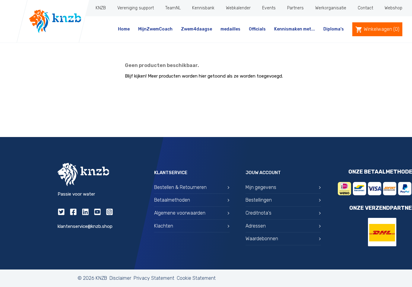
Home (124, 29)
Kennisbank (203, 8)
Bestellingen (259, 200)
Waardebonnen (262, 238)
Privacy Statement (154, 278)
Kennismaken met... (294, 29)
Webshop (393, 8)
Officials (257, 29)
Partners (295, 8)
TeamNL (173, 8)
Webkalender (238, 8)
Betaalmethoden (172, 200)
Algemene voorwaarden (179, 213)
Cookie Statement (196, 278)
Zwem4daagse (196, 29)
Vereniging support (135, 8)
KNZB (101, 8)
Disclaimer (120, 278)
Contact (365, 8)
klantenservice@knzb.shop (85, 226)
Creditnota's (258, 213)
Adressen (256, 226)
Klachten (163, 226)
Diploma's (333, 29)
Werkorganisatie (330, 8)
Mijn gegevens (261, 187)
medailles (230, 29)
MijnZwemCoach (155, 29)
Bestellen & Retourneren (180, 187)
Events (269, 8)
